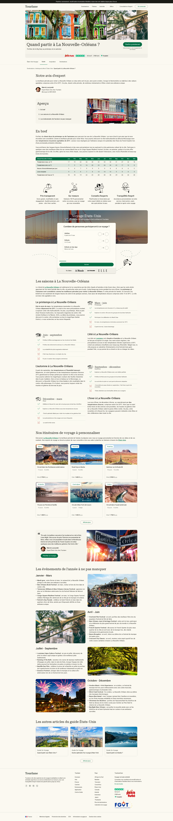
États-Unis (49, 68)
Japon (96, 797)
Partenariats (78, 787)
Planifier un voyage (49, 556)
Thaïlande (98, 800)
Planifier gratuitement (132, 44)
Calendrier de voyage (101, 805)
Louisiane (99, 338)
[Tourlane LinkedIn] (33, 786)
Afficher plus (87, 522)
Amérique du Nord (40, 68)
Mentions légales (45, 816)
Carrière (77, 784)
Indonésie (97, 794)
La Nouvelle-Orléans (52, 287)
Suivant (86, 264)
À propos (77, 777)
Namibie (97, 779)
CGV (69, 816)
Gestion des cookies (95, 816)
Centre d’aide (79, 792)
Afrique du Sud (99, 777)
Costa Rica (98, 784)
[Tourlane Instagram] (30, 786)
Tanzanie (97, 782)
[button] (31, 6)
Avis (76, 779)
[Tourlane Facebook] (26, 786)
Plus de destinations (101, 802)
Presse (77, 782)
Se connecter (142, 6)
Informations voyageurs (80, 816)
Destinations (31, 68)
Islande (97, 792)
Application (78, 789)
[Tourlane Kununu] (37, 786)
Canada (97, 789)
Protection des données (59, 816)
